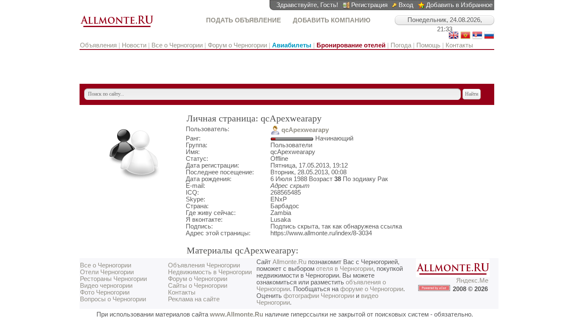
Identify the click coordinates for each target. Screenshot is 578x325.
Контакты (459, 45)
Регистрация (369, 5)
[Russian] (489, 38)
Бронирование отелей (351, 45)
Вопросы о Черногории (113, 299)
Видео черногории (106, 285)
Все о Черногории (177, 45)
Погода (401, 45)
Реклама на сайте (194, 299)
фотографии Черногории (318, 295)
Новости (134, 45)
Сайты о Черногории (197, 285)
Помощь (428, 45)
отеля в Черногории (344, 268)
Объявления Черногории (204, 265)
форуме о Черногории (371, 289)
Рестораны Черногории (113, 278)
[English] (454, 38)
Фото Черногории (104, 292)
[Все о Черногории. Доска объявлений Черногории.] (117, 27)
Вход (406, 5)
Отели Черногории (107, 272)
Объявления (99, 45)
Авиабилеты (291, 45)
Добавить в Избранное (459, 5)
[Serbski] (477, 38)
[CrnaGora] (465, 38)
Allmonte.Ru (289, 262)
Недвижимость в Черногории (210, 272)
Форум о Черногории (237, 45)
